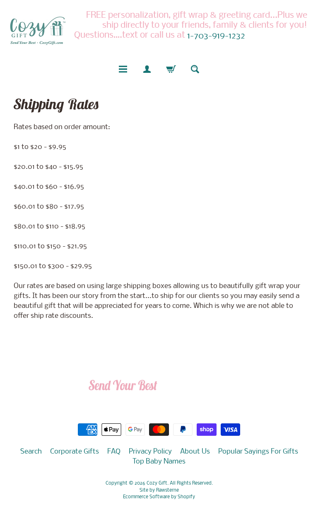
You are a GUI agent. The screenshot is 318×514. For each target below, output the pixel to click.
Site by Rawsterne (159, 490)
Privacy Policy (150, 452)
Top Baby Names (159, 462)
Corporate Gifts (74, 452)
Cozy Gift (157, 483)
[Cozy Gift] (38, 30)
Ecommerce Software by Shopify (159, 497)
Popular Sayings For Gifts (258, 452)
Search (31, 452)
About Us (195, 452)
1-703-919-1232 (216, 36)
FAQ (113, 452)
